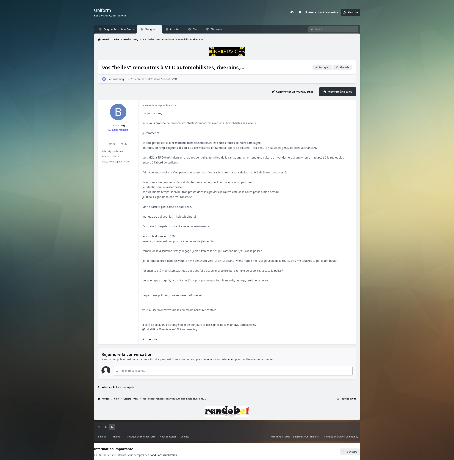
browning (118, 79)
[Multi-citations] (143, 339)
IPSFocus (285, 436)
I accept (352, 451)
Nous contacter (168, 436)
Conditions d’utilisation (163, 455)
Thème (117, 436)
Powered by (341, 436)
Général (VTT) (169, 79)
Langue (102, 436)
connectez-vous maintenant (217, 359)
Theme (273, 436)
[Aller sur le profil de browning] (104, 79)
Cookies (185, 436)
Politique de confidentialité (141, 436)
